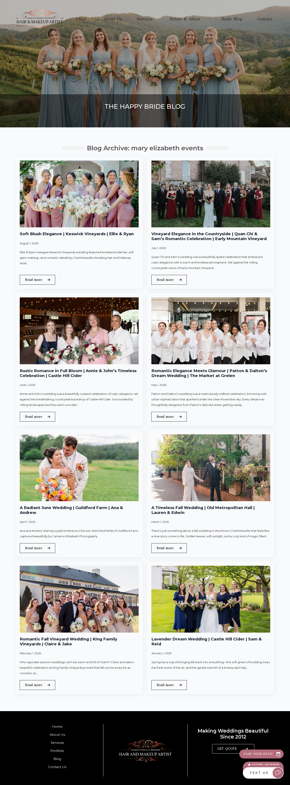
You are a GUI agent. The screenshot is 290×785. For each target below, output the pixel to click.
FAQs (81, 19)
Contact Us (57, 767)
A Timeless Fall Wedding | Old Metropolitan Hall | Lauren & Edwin (203, 510)
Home (57, 727)
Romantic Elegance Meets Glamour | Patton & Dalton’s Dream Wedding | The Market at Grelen (209, 373)
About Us (112, 19)
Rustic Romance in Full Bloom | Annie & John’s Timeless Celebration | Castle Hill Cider (78, 373)
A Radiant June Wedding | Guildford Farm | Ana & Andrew (71, 510)
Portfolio (57, 751)
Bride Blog (232, 19)
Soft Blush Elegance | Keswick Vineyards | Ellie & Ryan (77, 234)
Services (145, 19)
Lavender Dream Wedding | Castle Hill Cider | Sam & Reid (206, 641)
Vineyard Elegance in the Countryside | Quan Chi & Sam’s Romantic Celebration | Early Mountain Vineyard (209, 236)
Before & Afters (185, 19)
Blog (57, 759)
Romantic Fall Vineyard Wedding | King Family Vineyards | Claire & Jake (68, 641)
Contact (264, 19)
